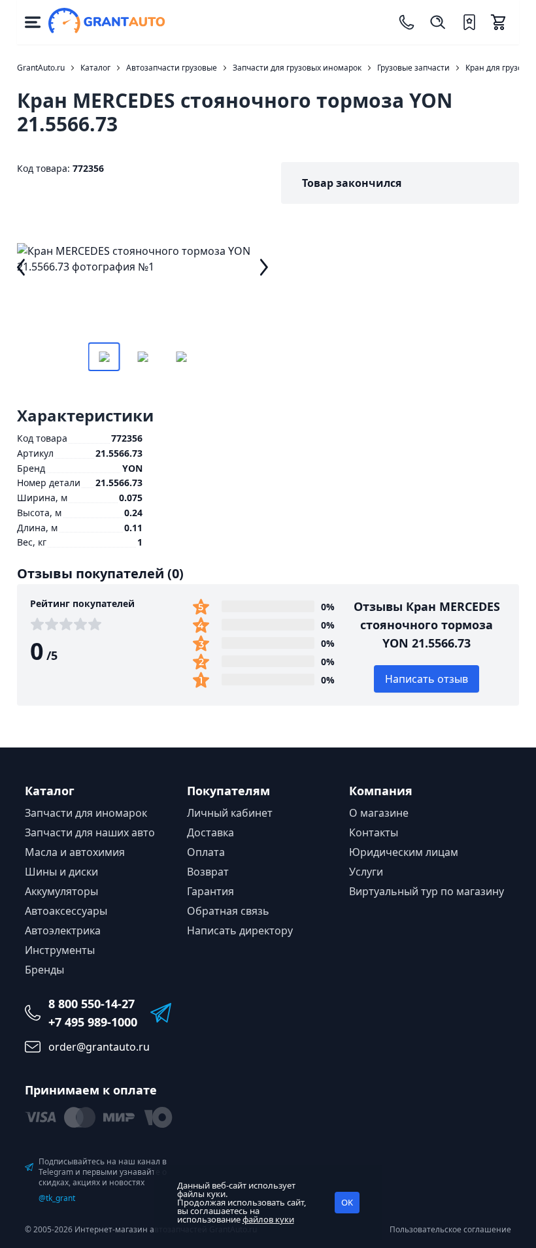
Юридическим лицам (403, 852)
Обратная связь (228, 911)
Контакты (373, 832)
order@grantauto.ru (99, 1047)
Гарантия (210, 891)
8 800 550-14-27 (91, 1003)
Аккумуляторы (61, 891)
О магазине (379, 813)
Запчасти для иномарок (86, 813)
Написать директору (240, 930)
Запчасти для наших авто (90, 832)
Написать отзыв (426, 679)
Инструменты (60, 950)
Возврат (208, 871)
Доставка (210, 832)
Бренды (44, 969)
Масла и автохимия (75, 852)
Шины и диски (61, 871)
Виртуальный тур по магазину (426, 891)
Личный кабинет (230, 813)
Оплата (206, 852)
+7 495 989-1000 (92, 1022)
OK (347, 1202)
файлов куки (268, 1219)
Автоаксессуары (66, 911)
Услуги (366, 871)
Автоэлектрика (63, 930)
